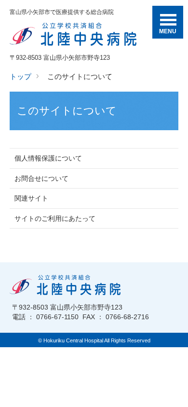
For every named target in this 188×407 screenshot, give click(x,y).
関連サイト (31, 198)
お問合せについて (41, 178)
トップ (20, 76)
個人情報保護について (48, 158)
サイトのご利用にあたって (54, 218)
